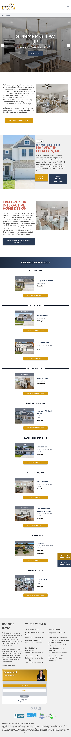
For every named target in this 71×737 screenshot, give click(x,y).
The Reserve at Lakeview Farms (34, 658)
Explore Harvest (41, 178)
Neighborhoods (54, 629)
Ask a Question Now (24, 686)
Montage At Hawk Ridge (58, 641)
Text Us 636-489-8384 (64, 563)
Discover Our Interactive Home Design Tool (18, 242)
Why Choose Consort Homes (18, 120)
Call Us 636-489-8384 (64, 556)
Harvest (33, 640)
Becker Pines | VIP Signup (56, 657)
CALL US (24, 696)
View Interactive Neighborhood (58, 179)
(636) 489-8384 (24, 700)
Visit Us (24, 690)
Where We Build (32, 629)
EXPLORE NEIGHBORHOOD (35, 295)
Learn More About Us (8, 665)
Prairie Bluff (31, 649)
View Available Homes (35, 53)
